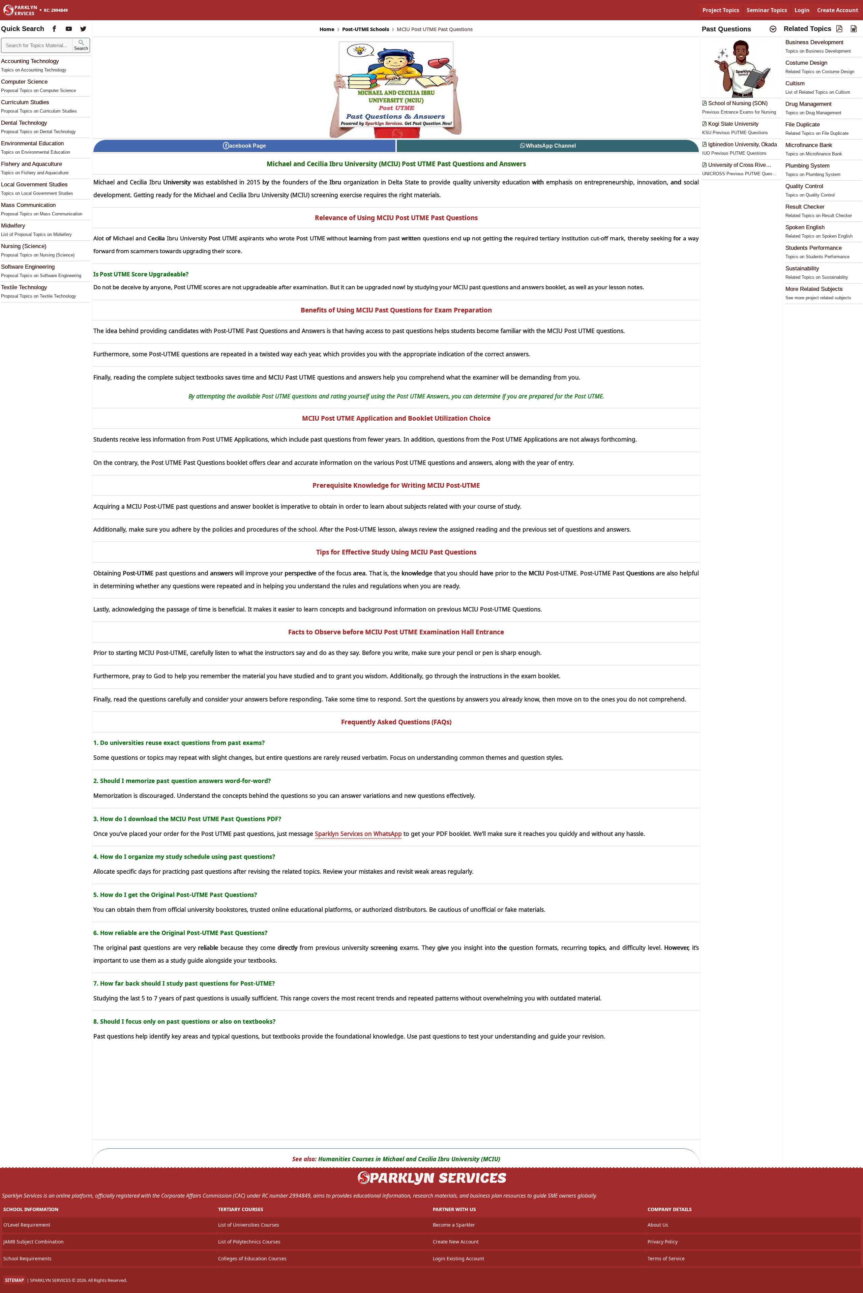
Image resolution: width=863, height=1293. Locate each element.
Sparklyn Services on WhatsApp (358, 834)
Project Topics (721, 10)
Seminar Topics (767, 10)
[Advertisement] (396, 1092)
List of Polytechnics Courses (249, 1241)
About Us (658, 1225)
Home (327, 29)
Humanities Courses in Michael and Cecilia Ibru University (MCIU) (409, 1159)
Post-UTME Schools (365, 29)
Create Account (837, 10)
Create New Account (456, 1241)
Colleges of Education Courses (252, 1258)
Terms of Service (666, 1258)
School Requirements (27, 1258)
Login (802, 10)
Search (81, 48)
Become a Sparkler (454, 1225)
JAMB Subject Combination (33, 1241)
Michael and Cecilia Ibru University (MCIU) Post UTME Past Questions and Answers (396, 163)
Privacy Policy (663, 1241)
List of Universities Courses (248, 1225)
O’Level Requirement (26, 1225)
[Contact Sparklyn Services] (431, 1183)
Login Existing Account (458, 1258)
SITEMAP (14, 1280)
